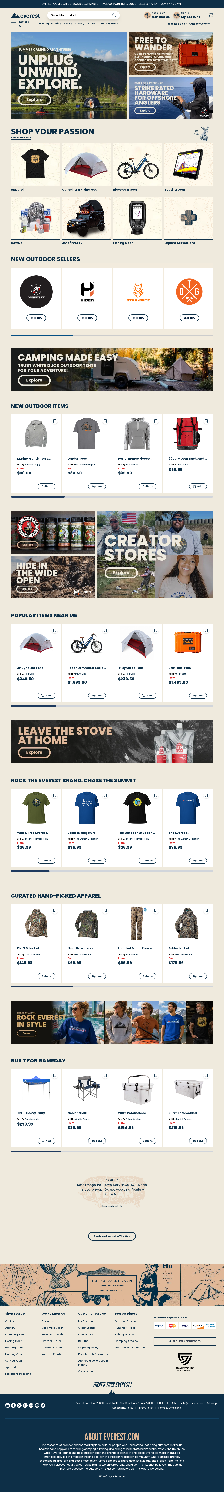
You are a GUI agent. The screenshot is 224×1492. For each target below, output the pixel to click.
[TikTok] (43, 1405)
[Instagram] (31, 1405)
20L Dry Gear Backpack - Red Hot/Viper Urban (188, 458)
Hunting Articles (125, 1328)
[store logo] (25, 15)
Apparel (10, 1367)
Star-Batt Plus (180, 668)
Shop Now (36, 317)
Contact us (85, 1334)
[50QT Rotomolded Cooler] (188, 1088)
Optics (9, 1321)
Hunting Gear (14, 1354)
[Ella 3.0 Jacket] (36, 923)
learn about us (112, 1206)
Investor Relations (54, 1354)
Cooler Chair (77, 1113)
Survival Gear (14, 1361)
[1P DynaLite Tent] (137, 643)
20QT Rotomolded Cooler (132, 1113)
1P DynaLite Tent (130, 668)
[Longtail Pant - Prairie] (137, 923)
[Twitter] (19, 1405)
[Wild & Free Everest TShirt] (36, 808)
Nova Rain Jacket (81, 948)
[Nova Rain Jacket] (87, 923)
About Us (48, 1321)
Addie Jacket (179, 948)
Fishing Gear (13, 1341)
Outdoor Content (199, 23)
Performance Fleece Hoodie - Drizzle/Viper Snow (135, 458)
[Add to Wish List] (55, 421)
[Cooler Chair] (87, 1088)
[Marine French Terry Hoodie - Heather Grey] (36, 433)
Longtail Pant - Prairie (135, 948)
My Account (190, 17)
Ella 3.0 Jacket (28, 948)
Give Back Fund (52, 1347)
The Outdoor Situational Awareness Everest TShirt (136, 833)
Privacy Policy (145, 1407)
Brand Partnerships (54, 1334)
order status (86, 1328)
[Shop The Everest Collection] (112, 1022)
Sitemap (212, 1403)
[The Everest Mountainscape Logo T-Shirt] (188, 808)
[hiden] (53, 577)
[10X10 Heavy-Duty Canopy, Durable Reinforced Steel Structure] (36, 1088)
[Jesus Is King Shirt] (87, 808)
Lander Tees (77, 458)
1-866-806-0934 (167, 1403)
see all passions (21, 137)
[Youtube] (37, 1405)
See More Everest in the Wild (112, 1236)
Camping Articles (126, 1341)
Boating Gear (14, 1347)
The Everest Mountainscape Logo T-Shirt (187, 833)
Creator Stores (51, 1341)
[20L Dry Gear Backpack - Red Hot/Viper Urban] (188, 433)
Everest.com (50, 1445)
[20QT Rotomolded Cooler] (137, 1088)
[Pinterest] (25, 1405)
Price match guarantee (93, 1354)
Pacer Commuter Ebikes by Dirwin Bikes (86, 668)
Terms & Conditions (169, 1407)
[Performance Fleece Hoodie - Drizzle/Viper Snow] (137, 433)
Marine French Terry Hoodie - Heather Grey (34, 458)
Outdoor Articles (126, 1321)
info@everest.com (192, 1403)
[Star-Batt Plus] (188, 643)
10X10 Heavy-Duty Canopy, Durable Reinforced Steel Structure (31, 1113)
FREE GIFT (132, 15)
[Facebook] (13, 1405)
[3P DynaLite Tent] (36, 643)
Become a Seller (177, 23)
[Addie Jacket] (188, 923)
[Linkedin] (7, 1405)
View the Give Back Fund (112, 1290)
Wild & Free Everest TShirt (32, 833)
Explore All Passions (18, 1374)
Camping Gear (15, 1334)
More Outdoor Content (130, 1347)
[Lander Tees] (87, 433)
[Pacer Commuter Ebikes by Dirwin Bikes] (87, 643)
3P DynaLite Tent (30, 668)
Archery (10, 1328)
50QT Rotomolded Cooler (183, 1113)
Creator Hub (86, 1371)
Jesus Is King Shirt (81, 833)
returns (83, 1341)
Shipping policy (88, 1347)
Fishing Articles (124, 1334)
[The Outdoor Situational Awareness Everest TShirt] (137, 808)
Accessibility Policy (122, 1407)
